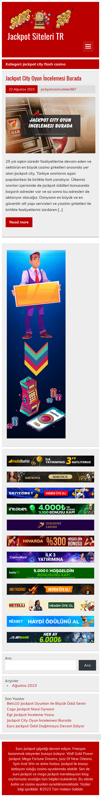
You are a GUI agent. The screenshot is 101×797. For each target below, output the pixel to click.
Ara (8, 658)
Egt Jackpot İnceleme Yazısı (30, 714)
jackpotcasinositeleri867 (58, 89)
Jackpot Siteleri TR (36, 36)
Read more (19, 222)
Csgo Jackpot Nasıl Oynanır (30, 709)
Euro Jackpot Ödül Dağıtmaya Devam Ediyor (45, 726)
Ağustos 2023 (24, 685)
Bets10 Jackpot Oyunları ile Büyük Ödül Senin (46, 703)
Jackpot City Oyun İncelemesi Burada (43, 78)
